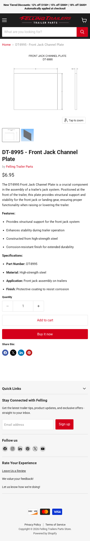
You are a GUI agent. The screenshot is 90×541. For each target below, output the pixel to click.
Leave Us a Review (14, 471)
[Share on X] (13, 353)
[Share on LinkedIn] (21, 353)
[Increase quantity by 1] (38, 306)
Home (6, 45)
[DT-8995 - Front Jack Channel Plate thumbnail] (10, 135)
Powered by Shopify (45, 533)
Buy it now (45, 334)
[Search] (82, 32)
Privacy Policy (32, 524)
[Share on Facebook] (5, 353)
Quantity (7, 297)
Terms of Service (55, 524)
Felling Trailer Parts (19, 167)
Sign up (64, 424)
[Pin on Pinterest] (29, 353)
